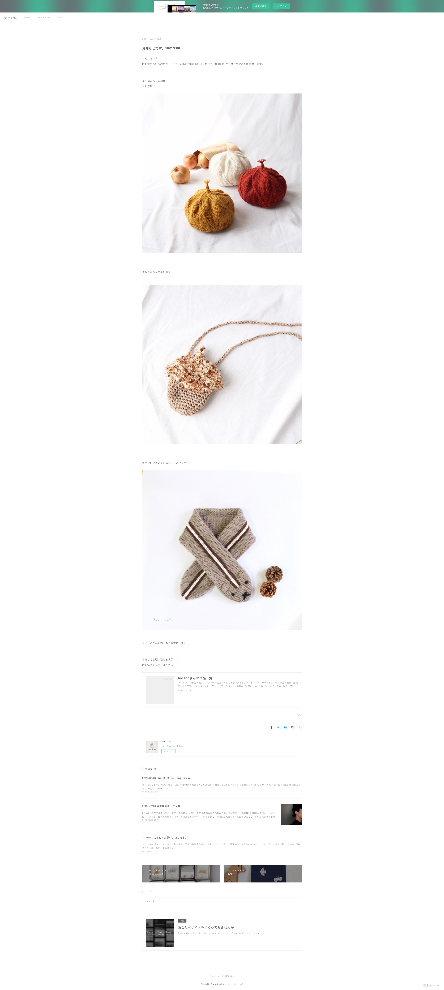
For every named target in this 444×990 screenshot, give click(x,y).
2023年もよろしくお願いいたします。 (164, 837)
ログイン (281, 6)
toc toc (10, 18)
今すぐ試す (260, 6)
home (27, 17)
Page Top (222, 966)
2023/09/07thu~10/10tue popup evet (167, 778)
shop (59, 17)
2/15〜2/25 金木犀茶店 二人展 (161, 806)
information (44, 17)
